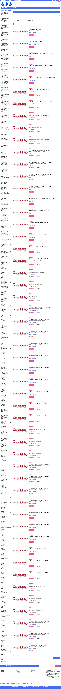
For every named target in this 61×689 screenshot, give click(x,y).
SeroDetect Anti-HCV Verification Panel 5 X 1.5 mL (39, 234)
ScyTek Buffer (3, 216)
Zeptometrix (3, 600)
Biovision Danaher (48, 670)
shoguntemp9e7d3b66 (4, 156)
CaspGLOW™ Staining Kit (4, 287)
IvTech (2, 617)
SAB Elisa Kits (3, 501)
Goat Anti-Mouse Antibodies (5, 392)
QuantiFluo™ (3, 473)
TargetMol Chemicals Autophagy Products (4, 162)
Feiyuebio (2, 536)
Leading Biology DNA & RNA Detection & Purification (5, 82)
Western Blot (3, 521)
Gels (2, 380)
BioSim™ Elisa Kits (3, 281)
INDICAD (2, 645)
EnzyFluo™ (2, 344)
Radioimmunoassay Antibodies (4, 489)
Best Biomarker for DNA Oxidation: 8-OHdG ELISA (52, 673)
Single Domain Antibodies (4, 240)
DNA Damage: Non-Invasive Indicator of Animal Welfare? (52, 675)
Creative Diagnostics (4, 560)
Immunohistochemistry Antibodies (4, 416)
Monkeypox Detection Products (4, 250)
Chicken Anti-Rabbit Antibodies (4, 301)
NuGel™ (2, 455)
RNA (2, 497)
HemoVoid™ (3, 399)
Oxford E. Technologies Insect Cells (4, 146)
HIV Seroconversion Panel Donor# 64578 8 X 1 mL (39, 548)
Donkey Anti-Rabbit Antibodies (4, 332)
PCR (1, 464)
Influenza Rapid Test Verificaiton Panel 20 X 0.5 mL (39, 210)
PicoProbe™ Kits (3, 469)
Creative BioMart (3, 579)
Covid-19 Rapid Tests (4, 308)
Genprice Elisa (3, 620)
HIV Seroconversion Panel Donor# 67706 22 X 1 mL (39, 536)
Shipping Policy (25, 686)
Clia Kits (2, 305)
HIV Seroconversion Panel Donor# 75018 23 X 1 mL (39, 391)
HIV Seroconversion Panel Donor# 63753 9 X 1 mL (39, 403)
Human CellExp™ (3, 400)
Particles (2, 463)
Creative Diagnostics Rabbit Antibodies (5, 310)
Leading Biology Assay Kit (4, 74)
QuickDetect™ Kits (3, 475)
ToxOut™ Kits (3, 515)
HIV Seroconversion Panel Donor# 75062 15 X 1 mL (39, 367)
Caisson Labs (3, 598)
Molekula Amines (3, 123)
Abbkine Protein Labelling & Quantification (5, 194)
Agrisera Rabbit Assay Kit (4, 49)
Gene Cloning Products (4, 382)
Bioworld (2, 553)
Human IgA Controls (4, 401)
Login (53, 0)
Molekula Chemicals (4, 134)
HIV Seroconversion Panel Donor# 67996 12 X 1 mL (39, 512)
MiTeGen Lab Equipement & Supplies (5, 213)
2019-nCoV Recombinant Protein (4, 259)
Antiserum (2, 274)
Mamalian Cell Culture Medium (4, 433)
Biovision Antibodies (4, 282)
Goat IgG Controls (3, 395)
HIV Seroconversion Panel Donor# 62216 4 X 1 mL (39, 415)
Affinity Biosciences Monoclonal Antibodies (4, 21)
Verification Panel (4, 461)
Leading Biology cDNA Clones (4, 76)
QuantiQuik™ (3, 474)
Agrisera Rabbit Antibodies (5, 48)
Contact (14, 7)
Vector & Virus (3, 517)
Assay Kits (2, 277)
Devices (2, 316)
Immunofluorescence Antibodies (4, 413)
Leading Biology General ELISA (4, 88)
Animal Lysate (3, 269)
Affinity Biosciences (4, 557)
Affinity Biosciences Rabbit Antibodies (5, 33)
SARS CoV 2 (3, 503)
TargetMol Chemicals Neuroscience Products (4, 169)
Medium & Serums (3, 434)
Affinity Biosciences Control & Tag (5, 16)
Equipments (3, 349)
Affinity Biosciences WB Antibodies (4, 35)
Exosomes (2, 356)
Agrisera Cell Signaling (4, 38)
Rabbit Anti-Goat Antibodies (5, 481)
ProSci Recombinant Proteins (4, 151)
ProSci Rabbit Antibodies (4, 227)
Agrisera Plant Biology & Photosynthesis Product (4, 44)
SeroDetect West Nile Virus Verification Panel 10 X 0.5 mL (40, 174)
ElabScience (3, 549)
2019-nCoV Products (4, 257)
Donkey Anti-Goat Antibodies (3, 325)
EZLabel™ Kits (3, 361)
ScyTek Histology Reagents (5, 218)
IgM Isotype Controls (4, 408)
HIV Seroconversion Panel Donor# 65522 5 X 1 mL (39, 633)
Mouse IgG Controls (4, 449)
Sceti (2, 574)
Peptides (2, 466)
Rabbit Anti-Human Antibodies (4, 484)
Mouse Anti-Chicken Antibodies (4, 437)
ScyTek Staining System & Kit (4, 223)
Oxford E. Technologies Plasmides (4, 148)
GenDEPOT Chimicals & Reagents (4, 64)
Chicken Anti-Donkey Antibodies (4, 292)
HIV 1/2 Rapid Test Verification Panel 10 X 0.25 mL (39, 150)
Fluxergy (2, 631)
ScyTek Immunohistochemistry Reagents (4, 220)
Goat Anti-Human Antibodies (3, 391)
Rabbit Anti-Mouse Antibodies (3, 486)
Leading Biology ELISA (4, 83)
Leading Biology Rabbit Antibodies (4, 111)
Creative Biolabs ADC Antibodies (4, 243)
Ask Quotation (4, 7)
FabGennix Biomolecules (4, 366)
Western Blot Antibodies (4, 522)
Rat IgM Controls (3, 492)
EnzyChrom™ (3, 343)
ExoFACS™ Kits (3, 352)
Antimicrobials (3, 272)
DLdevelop (2, 548)
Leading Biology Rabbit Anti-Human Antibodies (5, 104)
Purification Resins (3, 470)
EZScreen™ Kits (3, 363)
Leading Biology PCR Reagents (4, 100)
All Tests (2, 267)
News (9, 7)
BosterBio (2, 552)
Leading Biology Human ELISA (4, 90)
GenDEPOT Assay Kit (4, 60)
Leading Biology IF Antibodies (3, 93)
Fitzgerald (2, 535)
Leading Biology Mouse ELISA (4, 97)
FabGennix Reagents (4, 368)
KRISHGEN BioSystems (4, 558)
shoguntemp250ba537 (4, 153)
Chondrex (2, 601)
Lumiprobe (2, 591)
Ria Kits (2, 496)
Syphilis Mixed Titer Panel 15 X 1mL (36, 295)
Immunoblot (3, 409)
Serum (2, 506)
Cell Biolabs (3, 595)
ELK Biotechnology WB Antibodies (4, 247)
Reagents (2, 493)
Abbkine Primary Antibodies (5, 191)
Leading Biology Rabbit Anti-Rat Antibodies (5, 109)
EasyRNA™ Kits (3, 334)
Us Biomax (2, 583)
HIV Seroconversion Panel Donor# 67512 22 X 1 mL (39, 572)
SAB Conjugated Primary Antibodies (4, 499)
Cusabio (2, 533)
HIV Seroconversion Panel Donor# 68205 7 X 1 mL (39, 500)
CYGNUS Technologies (4, 314)
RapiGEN (2, 630)
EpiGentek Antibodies (4, 348)
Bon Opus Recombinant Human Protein (4, 229)
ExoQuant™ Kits (3, 354)
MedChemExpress (3, 562)
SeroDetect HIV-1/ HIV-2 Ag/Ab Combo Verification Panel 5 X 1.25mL (42, 138)
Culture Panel (4, 460)
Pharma (2, 468)
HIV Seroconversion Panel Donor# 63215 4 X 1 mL (39, 355)
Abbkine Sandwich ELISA (4, 203)
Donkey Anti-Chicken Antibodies (4, 322)
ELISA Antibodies (3, 339)
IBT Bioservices (3, 607)
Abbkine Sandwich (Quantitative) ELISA (4, 202)
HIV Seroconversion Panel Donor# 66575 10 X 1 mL (39, 597)
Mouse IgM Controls (4, 450)
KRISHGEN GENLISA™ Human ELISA (4, 429)
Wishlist (17, 670)
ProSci (2, 534)
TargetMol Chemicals (4, 635)
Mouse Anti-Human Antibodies (4, 444)
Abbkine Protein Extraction (5, 192)
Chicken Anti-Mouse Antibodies (4, 299)
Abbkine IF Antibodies (4, 183)
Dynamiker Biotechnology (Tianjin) (6, 651)
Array (2, 276)
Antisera (2, 273)
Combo (2, 306)
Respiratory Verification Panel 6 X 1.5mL (37, 126)
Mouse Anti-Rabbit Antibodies (3, 446)
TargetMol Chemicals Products (4, 171)
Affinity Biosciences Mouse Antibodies (5, 23)
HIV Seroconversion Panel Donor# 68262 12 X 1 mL (39, 476)
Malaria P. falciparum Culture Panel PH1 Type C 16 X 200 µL (40, 65)
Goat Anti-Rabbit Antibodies (5, 394)
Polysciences (3, 653)
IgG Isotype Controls (4, 406)
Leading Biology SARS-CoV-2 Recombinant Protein (5, 118)
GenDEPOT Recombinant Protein (4, 70)
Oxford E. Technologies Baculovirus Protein (4, 141)
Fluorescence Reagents (4, 373)
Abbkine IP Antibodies (4, 184)
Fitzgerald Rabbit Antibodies (5, 239)
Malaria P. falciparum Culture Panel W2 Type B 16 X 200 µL (40, 89)
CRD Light (2, 632)
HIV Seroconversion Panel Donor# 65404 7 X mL (38, 645)
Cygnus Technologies (4, 602)
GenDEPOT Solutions (4, 72)
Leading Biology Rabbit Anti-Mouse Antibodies (5, 107)
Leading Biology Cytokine (4, 77)
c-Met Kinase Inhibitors (4, 286)
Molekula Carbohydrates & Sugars (5, 133)
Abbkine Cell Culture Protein (5, 12)
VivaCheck (2, 641)
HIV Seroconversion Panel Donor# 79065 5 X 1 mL (39, 379)
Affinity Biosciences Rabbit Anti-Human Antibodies (5, 31)
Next (58, 655)
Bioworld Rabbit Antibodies (5, 207)
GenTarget (2, 576)
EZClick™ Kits (3, 359)
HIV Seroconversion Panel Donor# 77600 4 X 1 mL (39, 331)
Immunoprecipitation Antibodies (4, 418)
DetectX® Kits (3, 315)
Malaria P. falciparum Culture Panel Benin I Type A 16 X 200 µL (41, 101)
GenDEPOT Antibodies (4, 59)
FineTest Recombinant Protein (4, 238)
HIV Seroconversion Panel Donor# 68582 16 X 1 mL (39, 464)
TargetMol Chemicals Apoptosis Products (4, 159)
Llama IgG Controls (4, 431)
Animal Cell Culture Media (4, 268)
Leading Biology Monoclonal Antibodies (5, 95)
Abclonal (2, 554)
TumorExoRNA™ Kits (4, 516)
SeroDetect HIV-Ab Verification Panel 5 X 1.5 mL (38, 271)
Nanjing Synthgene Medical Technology (5, 627)
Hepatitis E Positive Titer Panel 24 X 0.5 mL (37, 283)
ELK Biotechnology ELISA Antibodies (4, 245)
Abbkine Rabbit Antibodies (5, 197)
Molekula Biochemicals (4, 127)
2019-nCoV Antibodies (4, 256)
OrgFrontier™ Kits (3, 456)
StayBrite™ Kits (3, 507)
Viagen (2, 619)
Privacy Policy (45, 686)
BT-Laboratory (3, 543)
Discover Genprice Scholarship (50, 677)
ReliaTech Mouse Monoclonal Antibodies (4, 252)
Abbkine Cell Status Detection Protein (4, 179)
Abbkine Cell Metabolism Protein (4, 173)
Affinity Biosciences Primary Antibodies (5, 28)
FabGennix (2, 568)
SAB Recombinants (4, 502)
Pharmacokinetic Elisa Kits (5, 253)
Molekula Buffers (3, 128)
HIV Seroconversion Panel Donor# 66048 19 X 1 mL (39, 452)
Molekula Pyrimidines (4, 135)
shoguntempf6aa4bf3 (4, 157)
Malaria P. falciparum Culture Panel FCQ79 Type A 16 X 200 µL (41, 114)
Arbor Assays (3, 597)
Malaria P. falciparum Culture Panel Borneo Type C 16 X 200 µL (41, 53)
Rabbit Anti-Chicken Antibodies (4, 478)
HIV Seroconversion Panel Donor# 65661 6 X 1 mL (39, 621)
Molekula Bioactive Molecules (4, 125)
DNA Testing (3, 320)
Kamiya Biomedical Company (5, 586)
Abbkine (2, 564)
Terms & (15, 686)
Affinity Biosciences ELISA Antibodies (5, 19)
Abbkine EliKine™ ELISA (4, 181)
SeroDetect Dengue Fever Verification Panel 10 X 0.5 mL (40, 162)
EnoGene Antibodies (4, 342)
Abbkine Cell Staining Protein (5, 177)
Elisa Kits (2, 340)
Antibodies (2, 271)
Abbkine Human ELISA (4, 182)
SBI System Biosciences (4, 581)
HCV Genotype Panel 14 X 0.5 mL (35, 29)
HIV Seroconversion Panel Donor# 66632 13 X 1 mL (39, 428)
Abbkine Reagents (3, 199)
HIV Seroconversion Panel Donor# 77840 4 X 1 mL (39, 343)
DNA (2, 319)
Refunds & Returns (35, 686)
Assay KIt (2, 53)
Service (2, 152)
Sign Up (56, 0)
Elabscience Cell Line (4, 55)
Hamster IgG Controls (4, 396)
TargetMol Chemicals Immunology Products (4, 164)
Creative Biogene (3, 646)
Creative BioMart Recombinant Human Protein (5, 234)
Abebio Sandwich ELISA (4, 205)
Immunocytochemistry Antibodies (4, 411)
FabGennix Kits (3, 367)
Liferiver (2, 639)
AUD (20, 0)
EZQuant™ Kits (3, 362)
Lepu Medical (3, 625)
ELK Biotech (3, 612)
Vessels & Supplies (4, 518)
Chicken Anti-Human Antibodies (4, 297)
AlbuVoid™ (2, 266)
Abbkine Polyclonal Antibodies (4, 189)
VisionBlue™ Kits (3, 520)
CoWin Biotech (3, 644)
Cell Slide (2, 290)
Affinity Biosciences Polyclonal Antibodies (4, 26)
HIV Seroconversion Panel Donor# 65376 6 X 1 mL (39, 319)
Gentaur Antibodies (4, 208)
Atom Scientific (3, 610)
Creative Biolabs (3, 531)
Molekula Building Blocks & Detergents (5, 130)
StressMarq (2, 539)
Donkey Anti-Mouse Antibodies (4, 329)
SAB (1, 530)
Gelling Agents (3, 379)
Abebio (2, 567)
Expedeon (2, 606)
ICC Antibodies (3, 405)
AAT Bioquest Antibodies (4, 225)
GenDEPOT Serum (3, 71)
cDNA (2, 288)
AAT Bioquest (3, 544)
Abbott (2, 624)
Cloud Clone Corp (3, 550)
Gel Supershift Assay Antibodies (4, 378)
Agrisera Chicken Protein (4, 39)
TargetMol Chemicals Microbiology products (4, 166)
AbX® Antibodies (3, 261)
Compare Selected (57, 657)
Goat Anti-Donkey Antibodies (3, 389)
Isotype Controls (3, 421)
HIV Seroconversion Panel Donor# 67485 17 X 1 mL (39, 560)
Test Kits (2, 512)
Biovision (2, 559)
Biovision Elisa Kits (3, 283)
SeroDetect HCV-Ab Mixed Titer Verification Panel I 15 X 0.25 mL (41, 198)
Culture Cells (3, 311)
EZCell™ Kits (3, 358)
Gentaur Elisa (3, 383)
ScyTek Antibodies (3, 215)
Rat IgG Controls (3, 491)
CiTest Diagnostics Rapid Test (4, 232)
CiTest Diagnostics (3, 596)
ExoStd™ (2, 357)
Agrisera (2, 577)
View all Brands (3, 654)
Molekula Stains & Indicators (5, 139)
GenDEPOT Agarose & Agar (5, 58)
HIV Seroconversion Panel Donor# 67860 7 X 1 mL (39, 488)
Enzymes (2, 347)
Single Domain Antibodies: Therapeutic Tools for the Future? (53, 672)
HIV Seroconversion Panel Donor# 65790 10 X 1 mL (39, 609)
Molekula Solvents (3, 138)
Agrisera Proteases (4, 45)
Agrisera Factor (3, 40)
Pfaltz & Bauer (3, 555)
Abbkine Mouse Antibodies (5, 186)
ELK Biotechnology (3, 545)
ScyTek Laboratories (4, 592)
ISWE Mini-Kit (3, 423)
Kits (1, 427)
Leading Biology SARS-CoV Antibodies (5, 116)
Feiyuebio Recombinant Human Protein (4, 371)
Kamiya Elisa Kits (3, 426)
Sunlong (2, 569)
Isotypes (2, 422)
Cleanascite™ (3, 304)
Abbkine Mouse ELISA (4, 187)
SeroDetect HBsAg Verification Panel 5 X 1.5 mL (38, 258)
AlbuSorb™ (2, 264)
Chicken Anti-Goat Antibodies (3, 294)
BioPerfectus (3, 649)
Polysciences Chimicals (4, 214)
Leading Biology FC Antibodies (4, 85)
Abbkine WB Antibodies (4, 204)
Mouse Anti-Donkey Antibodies (4, 440)
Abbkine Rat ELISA (3, 198)
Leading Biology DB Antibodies (4, 80)
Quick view (20, 35)
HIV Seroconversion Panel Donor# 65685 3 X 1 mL (39, 585)
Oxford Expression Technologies (5, 615)
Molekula (2, 572)
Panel (2, 459)
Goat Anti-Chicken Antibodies (3, 386)
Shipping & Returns (18, 672)
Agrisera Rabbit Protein (4, 50)
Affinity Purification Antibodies (4, 263)
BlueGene (2, 563)
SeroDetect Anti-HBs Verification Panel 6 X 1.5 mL (39, 246)
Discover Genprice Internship (50, 678)
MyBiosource (3, 636)
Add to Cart (32, 34)
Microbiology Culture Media (5, 438)
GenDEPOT (2, 588)
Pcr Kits (2, 465)
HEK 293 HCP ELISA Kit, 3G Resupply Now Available (52, 676)
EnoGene (2, 529)
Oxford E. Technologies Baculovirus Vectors (4, 144)
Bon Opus (2, 578)
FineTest (2, 540)
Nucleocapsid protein (4, 454)
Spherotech (2, 593)
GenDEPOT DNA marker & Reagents (4, 66)
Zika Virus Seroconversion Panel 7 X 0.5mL (37, 41)
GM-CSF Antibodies (4, 384)
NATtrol (2, 451)
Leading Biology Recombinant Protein (4, 114)
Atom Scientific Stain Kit (4, 54)
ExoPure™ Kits (3, 353)
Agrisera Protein (3, 46)
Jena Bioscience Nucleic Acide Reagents (4, 210)
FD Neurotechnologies (4, 611)
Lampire (2, 587)
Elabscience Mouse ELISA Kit (4, 338)
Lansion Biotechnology (4, 634)
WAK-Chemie (3, 640)
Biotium (2, 538)
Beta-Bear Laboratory (4, 650)
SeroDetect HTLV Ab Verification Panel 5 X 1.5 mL (39, 222)
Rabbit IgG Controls (4, 487)
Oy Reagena (3, 621)
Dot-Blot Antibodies (4, 333)
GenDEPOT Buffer (3, 62)
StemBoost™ (3, 508)
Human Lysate (3, 404)
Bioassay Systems (3, 605)
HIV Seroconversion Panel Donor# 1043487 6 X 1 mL (39, 307)
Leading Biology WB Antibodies (4, 122)
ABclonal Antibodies (4, 226)
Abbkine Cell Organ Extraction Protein (3, 176)
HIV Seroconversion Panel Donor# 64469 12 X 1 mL (39, 524)
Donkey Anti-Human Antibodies (4, 327)
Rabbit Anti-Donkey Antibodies (4, 480)
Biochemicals (3, 278)
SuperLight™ (3, 511)
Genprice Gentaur (3, 616)
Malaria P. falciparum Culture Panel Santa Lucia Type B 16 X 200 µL (42, 77)
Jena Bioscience (3, 573)
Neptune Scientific (3, 637)
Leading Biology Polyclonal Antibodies (5, 102)
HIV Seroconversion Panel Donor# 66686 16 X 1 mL (39, 440)
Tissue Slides (3, 513)
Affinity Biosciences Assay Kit (5, 14)
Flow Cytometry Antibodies (5, 372)
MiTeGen (2, 582)
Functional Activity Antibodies (3, 375)
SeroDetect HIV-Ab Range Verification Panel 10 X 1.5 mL (40, 186)
